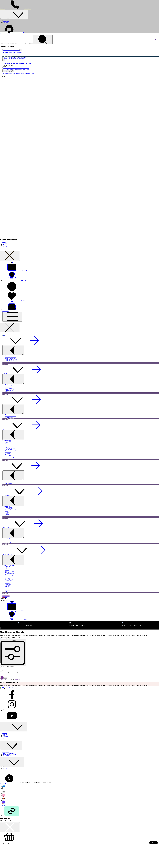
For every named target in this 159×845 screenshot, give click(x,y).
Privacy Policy (5, 752)
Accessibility (5, 736)
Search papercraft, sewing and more (9, 43)
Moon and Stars (9, 578)
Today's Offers (6, 596)
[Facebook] (11, 699)
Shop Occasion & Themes (8, 565)
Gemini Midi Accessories (11, 359)
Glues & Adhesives (9, 508)
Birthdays (7, 589)
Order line (15, 9)
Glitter (6, 511)
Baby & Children (9, 579)
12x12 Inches (8, 455)
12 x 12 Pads (8, 452)
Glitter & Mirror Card (10, 448)
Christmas (7, 566)
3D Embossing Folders (10, 417)
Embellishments (9, 513)
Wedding (7, 583)
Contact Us (21, 32)
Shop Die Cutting (6, 384)
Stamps (7, 482)
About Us (4, 768)
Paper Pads (8, 445)
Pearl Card (7, 446)
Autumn (7, 572)
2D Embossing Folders (10, 416)
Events (4, 598)
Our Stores (5, 772)
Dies (3, 249)
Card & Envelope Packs (10, 450)
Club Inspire (5, 771)
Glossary (4, 739)
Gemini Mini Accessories (11, 360)
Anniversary (8, 586)
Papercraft (5, 429)
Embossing (5, 403)
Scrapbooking (8, 515)
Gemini (4, 248)
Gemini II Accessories (10, 358)
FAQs (3, 735)
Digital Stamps (8, 483)
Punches (7, 512)
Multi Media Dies (9, 390)
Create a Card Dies (9, 388)
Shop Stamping (6, 481)
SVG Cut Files (8, 391)
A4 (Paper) (7, 454)
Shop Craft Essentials (7, 506)
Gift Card (4, 243)
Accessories (8, 542)
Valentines (7, 585)
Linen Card (7, 447)
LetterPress (8, 361)
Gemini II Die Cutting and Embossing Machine (16, 63)
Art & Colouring (6, 527)
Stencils (7, 514)
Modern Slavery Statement (9, 754)
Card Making (8, 441)
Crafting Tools (8, 507)
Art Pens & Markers (9, 541)
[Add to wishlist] (21, 50)
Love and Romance (10, 571)
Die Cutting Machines (10, 357)
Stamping (5, 469)
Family (6, 577)
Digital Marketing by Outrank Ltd (8, 784)
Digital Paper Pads (9, 458)
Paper (4, 245)
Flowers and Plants (9, 573)
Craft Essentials (6, 495)
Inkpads (7, 540)
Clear (31, 43)
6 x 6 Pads (7, 453)
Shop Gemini (5, 355)
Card (3, 244)
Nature (7, 568)
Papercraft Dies (9, 386)
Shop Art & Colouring (7, 538)
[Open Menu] (12, 317)
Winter (6, 574)
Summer (7, 570)
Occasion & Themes (7, 554)
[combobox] (23, 43)
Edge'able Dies (8, 387)
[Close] (10, 256)
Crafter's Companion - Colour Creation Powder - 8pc (18, 73)
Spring (4, 242)
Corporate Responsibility (8, 753)
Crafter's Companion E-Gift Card (12, 52)
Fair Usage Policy (6, 755)
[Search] (43, 39)
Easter (6, 587)
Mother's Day (8, 580)
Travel (6, 591)
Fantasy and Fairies (9, 576)
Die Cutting (5, 373)
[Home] (6, 34)
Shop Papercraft (6, 440)
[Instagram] (11, 708)
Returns (4, 734)
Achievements (8, 581)
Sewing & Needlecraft (10, 509)
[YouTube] (11, 720)
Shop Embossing (6, 414)
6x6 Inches (7, 456)
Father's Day (8, 584)
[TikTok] (3, 710)
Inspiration (5, 594)
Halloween (7, 590)
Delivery (4, 733)
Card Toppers (8, 449)
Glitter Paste (5, 246)
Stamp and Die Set (9, 389)
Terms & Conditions (7, 737)
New (3, 335)
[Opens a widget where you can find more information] (153, 842)
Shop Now (5, 364)
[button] (155, 39)
